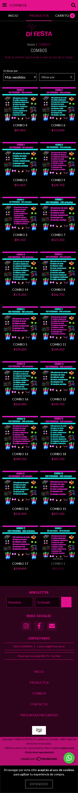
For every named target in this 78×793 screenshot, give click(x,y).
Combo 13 (20, 454)
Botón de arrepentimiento (39, 752)
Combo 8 (58, 289)
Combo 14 (20, 289)
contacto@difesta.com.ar (51, 646)
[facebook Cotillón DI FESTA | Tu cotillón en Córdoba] (39, 626)
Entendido (39, 784)
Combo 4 (20, 125)
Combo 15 (58, 509)
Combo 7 (58, 235)
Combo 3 (20, 235)
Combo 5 (20, 344)
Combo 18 (58, 454)
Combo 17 (20, 563)
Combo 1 (58, 563)
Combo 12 (58, 399)
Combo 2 (20, 180)
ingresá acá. (67, 747)
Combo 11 (58, 344)
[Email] (52, 626)
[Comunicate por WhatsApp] (69, 758)
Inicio (31, 44)
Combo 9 (58, 180)
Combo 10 (20, 509)
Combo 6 (58, 125)
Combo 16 (20, 399)
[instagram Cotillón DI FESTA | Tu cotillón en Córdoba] (26, 626)
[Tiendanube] (39, 759)
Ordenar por (10, 70)
